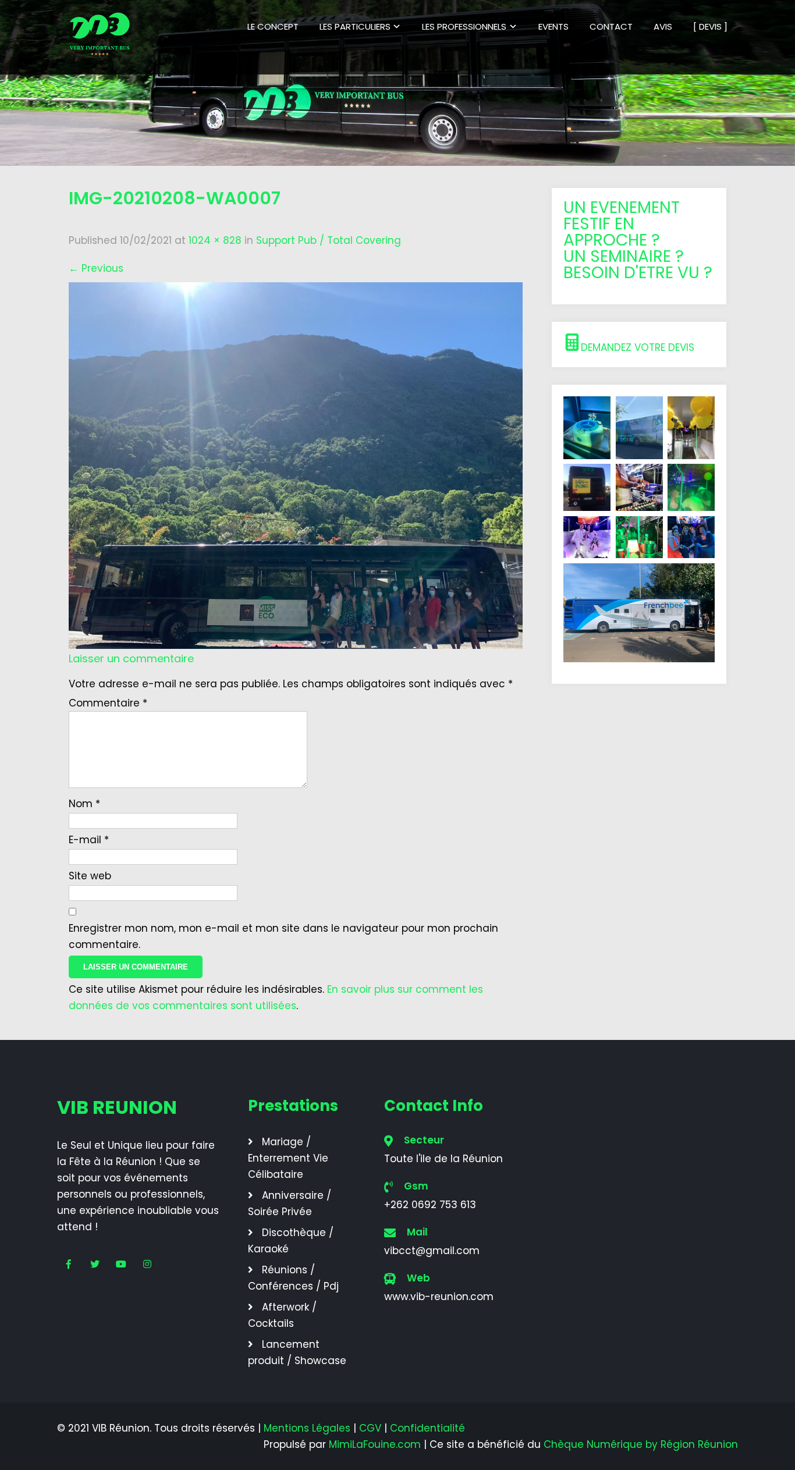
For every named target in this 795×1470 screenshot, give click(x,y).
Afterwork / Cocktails (282, 1315)
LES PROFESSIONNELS (464, 26)
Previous (96, 268)
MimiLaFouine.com (375, 1444)
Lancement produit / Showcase (297, 1352)
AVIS (663, 26)
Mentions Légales (307, 1428)
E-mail (89, 840)
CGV (370, 1428)
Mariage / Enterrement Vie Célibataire (288, 1158)
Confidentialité (427, 1428)
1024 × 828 (215, 240)
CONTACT (611, 26)
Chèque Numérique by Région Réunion (641, 1444)
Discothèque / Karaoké (290, 1241)
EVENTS (553, 26)
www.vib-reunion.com (439, 1297)
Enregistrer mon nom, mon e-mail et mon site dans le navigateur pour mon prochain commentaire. (283, 936)
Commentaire (108, 703)
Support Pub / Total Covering (328, 240)
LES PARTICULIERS (355, 26)
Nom (84, 804)
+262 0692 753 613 (430, 1205)
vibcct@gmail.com (432, 1251)
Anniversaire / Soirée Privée (289, 1203)
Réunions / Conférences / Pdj (293, 1278)
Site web (90, 876)
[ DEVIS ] (710, 26)
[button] (639, 344)
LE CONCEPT (273, 26)
